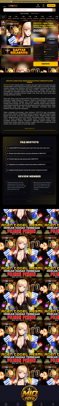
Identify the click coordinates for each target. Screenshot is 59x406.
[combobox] (27, 9)
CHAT (53, 404)
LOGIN (39, 39)
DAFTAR (52, 39)
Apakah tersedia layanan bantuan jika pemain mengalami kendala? (28, 170)
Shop (4, 6)
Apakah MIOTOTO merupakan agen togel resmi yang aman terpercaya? (29, 147)
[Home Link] (13, 5)
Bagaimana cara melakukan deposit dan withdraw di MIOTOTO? (27, 164)
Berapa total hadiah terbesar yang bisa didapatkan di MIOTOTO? (27, 153)
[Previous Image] (9, 35)
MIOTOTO (46, 64)
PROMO (5, 404)
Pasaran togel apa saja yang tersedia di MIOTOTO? (23, 159)
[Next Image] (28, 35)
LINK (41, 404)
